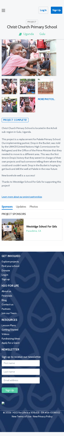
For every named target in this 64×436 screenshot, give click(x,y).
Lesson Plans (9, 325)
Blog (4, 300)
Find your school (10, 266)
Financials (7, 295)
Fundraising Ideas (11, 338)
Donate (6, 270)
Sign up (6, 279)
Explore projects (10, 261)
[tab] (8, 207)
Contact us (7, 304)
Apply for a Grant (10, 342)
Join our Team (9, 313)
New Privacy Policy (42, 416)
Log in (5, 274)
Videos (5, 334)
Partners (6, 308)
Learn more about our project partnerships (22, 197)
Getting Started (10, 329)
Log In (43, 10)
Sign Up (56, 10)
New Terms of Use (21, 416)
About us (6, 291)
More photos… (46, 99)
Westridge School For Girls (41, 226)
